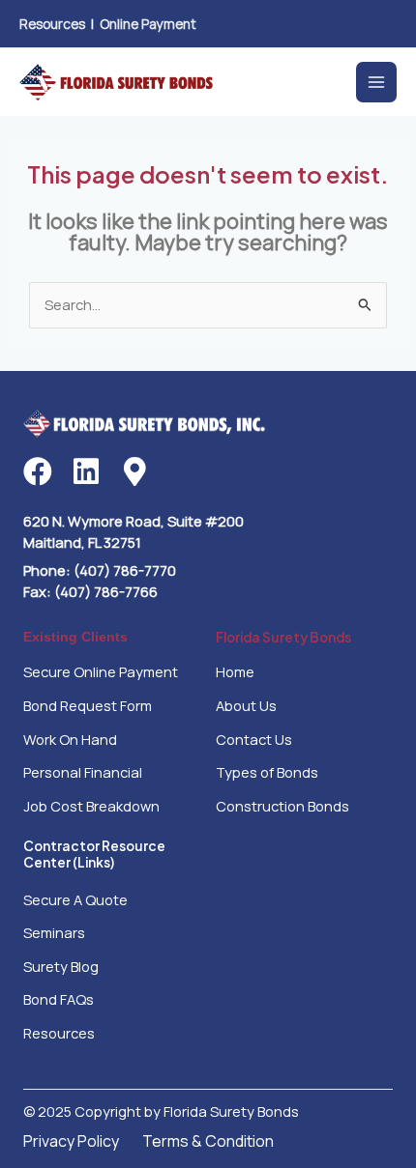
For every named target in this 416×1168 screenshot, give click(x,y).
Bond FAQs (58, 999)
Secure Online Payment (100, 671)
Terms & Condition (208, 1141)
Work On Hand (70, 739)
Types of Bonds (267, 772)
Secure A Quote (75, 899)
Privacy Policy (71, 1141)
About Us (246, 705)
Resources (52, 23)
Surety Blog (61, 966)
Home (235, 671)
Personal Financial (82, 772)
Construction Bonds (282, 805)
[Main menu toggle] (376, 82)
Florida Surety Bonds (283, 637)
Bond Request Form (87, 705)
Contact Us (254, 739)
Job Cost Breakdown (91, 805)
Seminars (54, 932)
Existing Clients (75, 637)
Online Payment (148, 23)
